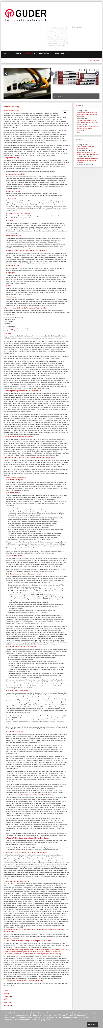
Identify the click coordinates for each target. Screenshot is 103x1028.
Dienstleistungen (44, 53)
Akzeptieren (92, 1024)
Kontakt (6, 990)
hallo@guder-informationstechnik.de (19, 329)
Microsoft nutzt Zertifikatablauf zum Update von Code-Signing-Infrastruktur (87, 128)
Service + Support (60, 53)
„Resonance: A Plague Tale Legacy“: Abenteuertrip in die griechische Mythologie (88, 160)
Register (96, 60)
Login (91, 60)
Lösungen (16, 53)
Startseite (6, 53)
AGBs (6, 999)
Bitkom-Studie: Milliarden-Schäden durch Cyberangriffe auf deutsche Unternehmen (87, 114)
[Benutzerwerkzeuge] (65, 112)
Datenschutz (8, 1005)
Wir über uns (29, 53)
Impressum (8, 996)
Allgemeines (8, 1002)
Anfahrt (6, 993)
